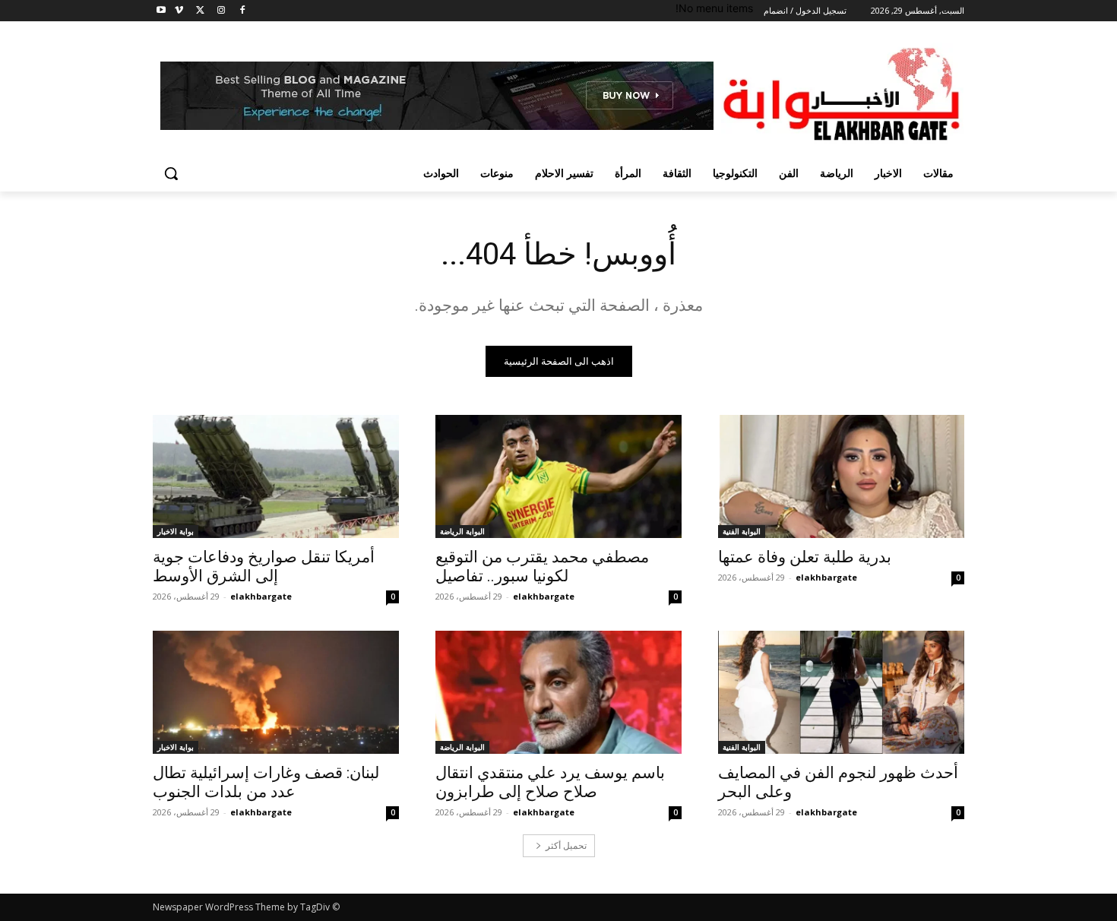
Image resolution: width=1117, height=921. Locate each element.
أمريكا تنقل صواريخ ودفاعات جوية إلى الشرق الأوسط (264, 566)
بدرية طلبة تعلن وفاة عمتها (804, 557)
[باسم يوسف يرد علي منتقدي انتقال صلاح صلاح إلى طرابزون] (558, 692)
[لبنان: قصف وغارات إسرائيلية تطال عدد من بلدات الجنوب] (276, 692)
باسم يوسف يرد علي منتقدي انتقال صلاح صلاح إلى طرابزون (550, 782)
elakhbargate (826, 577)
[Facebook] (242, 11)
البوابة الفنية (742, 531)
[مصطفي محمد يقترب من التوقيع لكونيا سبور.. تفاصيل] (558, 476)
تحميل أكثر (566, 845)
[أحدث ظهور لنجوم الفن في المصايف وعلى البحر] (841, 692)
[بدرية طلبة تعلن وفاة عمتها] (841, 476)
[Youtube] (161, 11)
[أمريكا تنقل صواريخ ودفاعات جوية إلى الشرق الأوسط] (276, 476)
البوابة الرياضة (462, 531)
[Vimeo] (179, 11)
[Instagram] (220, 11)
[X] (200, 11)
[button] (171, 173)
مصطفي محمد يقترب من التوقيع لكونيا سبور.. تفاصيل (542, 566)
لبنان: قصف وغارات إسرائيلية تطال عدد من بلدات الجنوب (266, 782)
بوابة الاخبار (175, 531)
